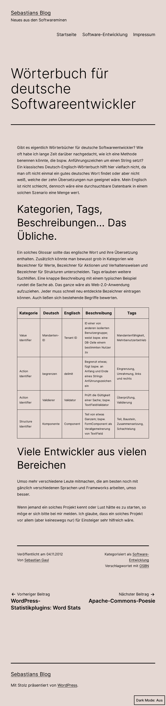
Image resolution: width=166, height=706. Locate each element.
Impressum (144, 34)
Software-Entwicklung (105, 34)
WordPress (67, 685)
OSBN (144, 566)
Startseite (67, 34)
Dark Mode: (145, 700)
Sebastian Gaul (36, 560)
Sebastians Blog (31, 13)
